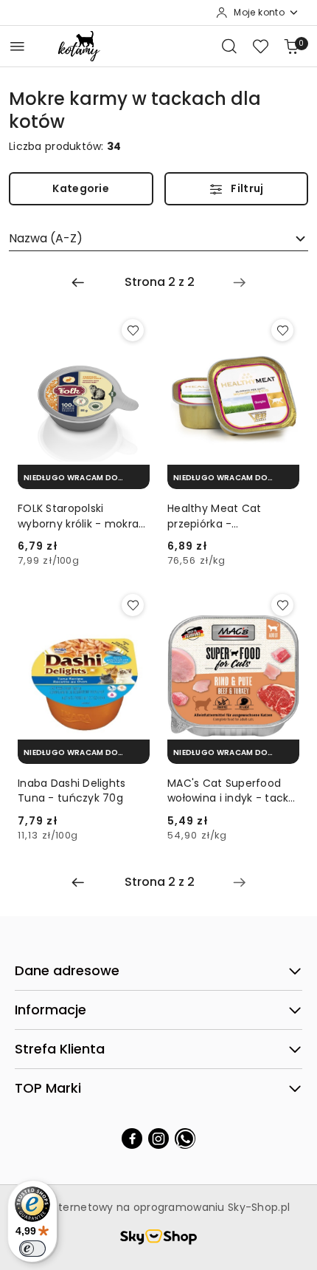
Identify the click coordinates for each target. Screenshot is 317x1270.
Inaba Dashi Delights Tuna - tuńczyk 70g (72, 790)
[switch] (32, 1248)
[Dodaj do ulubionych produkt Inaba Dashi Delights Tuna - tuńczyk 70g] (133, 605)
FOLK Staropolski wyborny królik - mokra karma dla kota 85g (78, 515)
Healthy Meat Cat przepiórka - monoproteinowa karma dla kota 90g (232, 515)
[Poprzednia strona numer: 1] (78, 282)
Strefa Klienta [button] (60, 1048)
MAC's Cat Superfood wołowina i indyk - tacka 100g (231, 790)
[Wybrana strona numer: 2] (159, 282)
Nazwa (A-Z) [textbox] (46, 238)
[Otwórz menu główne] (17, 46)
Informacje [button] (50, 1009)
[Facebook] (132, 1138)
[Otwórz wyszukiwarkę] (229, 46)
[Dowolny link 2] (185, 1138)
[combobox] (158, 238)
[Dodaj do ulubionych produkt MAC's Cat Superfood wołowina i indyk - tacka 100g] (282, 605)
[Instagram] (158, 1138)
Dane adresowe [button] (67, 970)
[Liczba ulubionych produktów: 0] (260, 46)
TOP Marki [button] (48, 1088)
